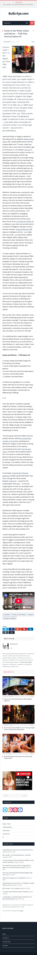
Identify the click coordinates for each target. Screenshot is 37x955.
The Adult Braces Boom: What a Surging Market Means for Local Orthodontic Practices (17, 866)
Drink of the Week (19, 614)
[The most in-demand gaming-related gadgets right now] (18, 686)
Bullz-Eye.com (18, 13)
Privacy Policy (6, 942)
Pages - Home (7, 824)
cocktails (6, 614)
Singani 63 (12, 481)
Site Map (5, 945)
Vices (33, 41)
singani (30, 614)
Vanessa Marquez (22, 229)
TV (3, 837)
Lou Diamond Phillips (24, 221)
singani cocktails (9, 618)
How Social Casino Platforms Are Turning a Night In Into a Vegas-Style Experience (19, 728)
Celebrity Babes (7, 827)
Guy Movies (6, 834)
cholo (14, 224)
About (4, 934)
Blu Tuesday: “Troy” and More (11, 888)
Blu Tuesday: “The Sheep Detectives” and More (18, 4)
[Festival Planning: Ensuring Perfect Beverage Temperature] (18, 744)
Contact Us (5, 938)
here (21, 911)
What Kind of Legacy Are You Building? (14, 878)
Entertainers (6, 830)
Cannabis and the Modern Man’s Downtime (15, 892)
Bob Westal (7, 41)
